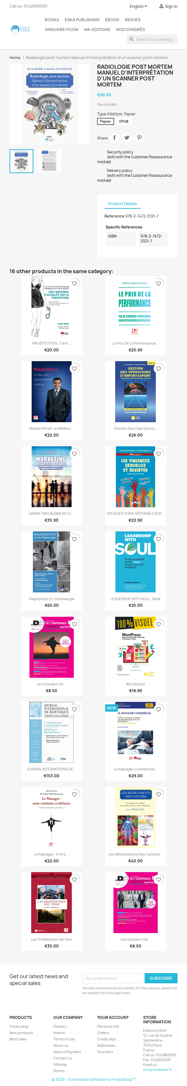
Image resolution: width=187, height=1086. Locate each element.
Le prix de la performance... (135, 343)
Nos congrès (130, 29)
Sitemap (60, 1064)
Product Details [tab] (122, 203)
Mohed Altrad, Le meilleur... (51, 428)
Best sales (18, 1039)
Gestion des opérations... (135, 428)
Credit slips (106, 1039)
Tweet (127, 137)
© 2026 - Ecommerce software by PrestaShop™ (94, 1079)
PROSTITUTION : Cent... (51, 343)
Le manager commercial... (135, 769)
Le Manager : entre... (51, 854)
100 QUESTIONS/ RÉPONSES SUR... (135, 513)
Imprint (59, 1032)
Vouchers (105, 1051)
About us (60, 1045)
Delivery (60, 1026)
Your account (113, 1017)
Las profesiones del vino (51, 939)
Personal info (108, 1026)
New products (21, 1032)
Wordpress (135, 684)
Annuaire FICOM (61, 29)
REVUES (132, 19)
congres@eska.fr (157, 1069)
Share (114, 137)
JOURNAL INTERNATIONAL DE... (51, 769)
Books (52, 19)
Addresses (106, 1045)
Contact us (62, 1058)
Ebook (112, 19)
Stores (59, 1070)
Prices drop (19, 1026)
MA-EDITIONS (97, 29)
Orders (103, 1032)
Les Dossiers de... (51, 684)
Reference (114, 216)
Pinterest (139, 137)
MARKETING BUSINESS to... (51, 513)
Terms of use (64, 1039)
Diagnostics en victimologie (52, 599)
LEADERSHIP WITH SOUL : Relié (135, 599)
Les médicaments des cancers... (135, 854)
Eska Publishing (82, 19)
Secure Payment (67, 1051)
